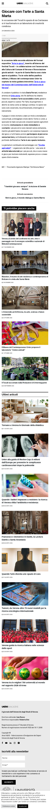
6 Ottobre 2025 (7, 317)
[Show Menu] (3, 3)
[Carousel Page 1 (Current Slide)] (3, 38)
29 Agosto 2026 (7, 468)
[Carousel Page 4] (8, 38)
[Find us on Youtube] (6, 743)
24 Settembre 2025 (8, 31)
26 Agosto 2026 (7, 614)
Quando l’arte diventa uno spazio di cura (21, 574)
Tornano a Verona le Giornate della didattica (22, 425)
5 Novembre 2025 (8, 282)
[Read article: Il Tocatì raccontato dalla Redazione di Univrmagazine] (25, 368)
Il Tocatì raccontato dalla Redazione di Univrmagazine (24, 383)
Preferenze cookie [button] (9, 806)
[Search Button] (47, 3)
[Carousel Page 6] (12, 38)
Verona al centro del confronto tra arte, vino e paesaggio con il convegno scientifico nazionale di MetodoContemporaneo (23, 241)
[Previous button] (3, 35)
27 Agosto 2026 (7, 577)
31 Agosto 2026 (7, 428)
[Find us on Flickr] (19, 743)
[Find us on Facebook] (2, 743)
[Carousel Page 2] (4, 38)
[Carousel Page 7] (14, 38)
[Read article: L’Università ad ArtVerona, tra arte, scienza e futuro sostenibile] (25, 298)
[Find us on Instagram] (14, 743)
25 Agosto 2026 (7, 651)
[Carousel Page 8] (16, 38)
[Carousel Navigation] (25, 35)
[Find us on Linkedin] (10, 743)
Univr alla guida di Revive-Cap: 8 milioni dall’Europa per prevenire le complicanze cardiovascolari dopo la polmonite (21, 462)
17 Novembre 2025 (8, 247)
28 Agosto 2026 (7, 506)
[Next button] (4, 35)
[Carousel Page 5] (10, 38)
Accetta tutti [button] (23, 806)
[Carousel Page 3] (6, 38)
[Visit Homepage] (25, 3)
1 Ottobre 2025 (7, 353)
